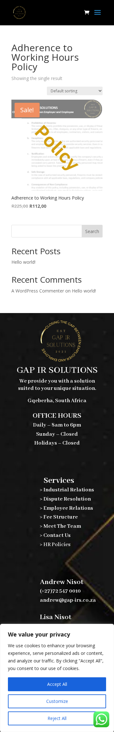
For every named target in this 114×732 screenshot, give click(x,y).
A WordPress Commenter (37, 291)
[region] (57, 678)
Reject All (57, 718)
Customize (57, 701)
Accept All (57, 684)
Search (92, 231)
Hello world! (23, 262)
